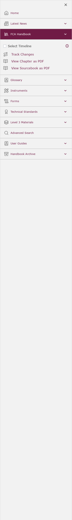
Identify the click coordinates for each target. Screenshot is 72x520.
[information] (67, 46)
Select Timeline (19, 46)
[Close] (65, 5)
